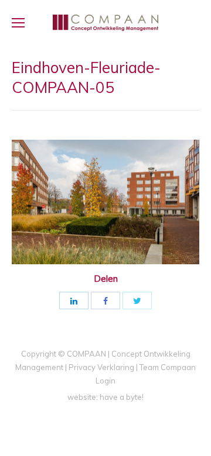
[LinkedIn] (74, 300)
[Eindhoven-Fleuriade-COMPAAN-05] (105, 202)
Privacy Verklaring (101, 367)
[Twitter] (137, 300)
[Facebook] (105, 300)
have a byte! (122, 397)
